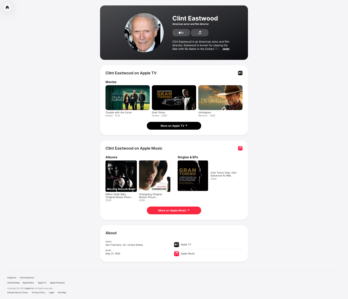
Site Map (62, 293)
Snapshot (11, 277)
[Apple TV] (181, 32)
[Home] (7, 7)
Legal (51, 293)
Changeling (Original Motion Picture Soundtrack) (154, 163)
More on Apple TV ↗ (174, 125)
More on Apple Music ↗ (174, 210)
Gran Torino (158, 112)
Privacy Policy (38, 293)
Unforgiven (204, 112)
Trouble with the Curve (118, 112)
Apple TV (42, 283)
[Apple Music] (199, 32)
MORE (226, 49)
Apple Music (28, 283)
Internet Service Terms (17, 293)
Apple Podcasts (57, 283)
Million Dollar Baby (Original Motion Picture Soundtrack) (121, 163)
